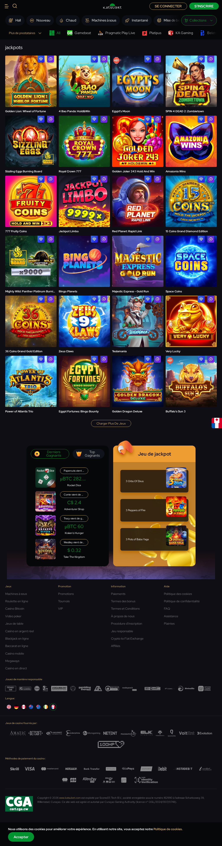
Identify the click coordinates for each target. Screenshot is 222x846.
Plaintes (169, 623)
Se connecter (168, 6)
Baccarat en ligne (16, 646)
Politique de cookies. (168, 829)
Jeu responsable (122, 631)
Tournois (64, 601)
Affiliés (115, 646)
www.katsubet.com (70, 798)
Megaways (12, 661)
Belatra (212, 33)
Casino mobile (14, 653)
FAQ (167, 609)
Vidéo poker (13, 616)
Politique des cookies (178, 594)
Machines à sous (16, 594)
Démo (31, 82)
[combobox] (199, 20)
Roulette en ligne (16, 601)
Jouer (31, 70)
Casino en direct (16, 668)
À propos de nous (122, 616)
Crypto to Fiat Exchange (127, 638)
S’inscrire (204, 6)
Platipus (155, 33)
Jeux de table (14, 623)
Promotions (66, 594)
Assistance (171, 616)
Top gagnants (92, 454)
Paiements (118, 594)
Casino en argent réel (19, 631)
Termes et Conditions (125, 609)
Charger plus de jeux (111, 423)
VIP (60, 609)
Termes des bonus (123, 601)
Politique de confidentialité (182, 601)
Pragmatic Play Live (120, 33)
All (58, 33)
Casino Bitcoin (14, 609)
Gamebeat (83, 33)
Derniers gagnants (53, 454)
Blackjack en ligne (17, 638)
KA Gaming (184, 33)
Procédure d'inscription (126, 623)
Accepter (21, 837)
